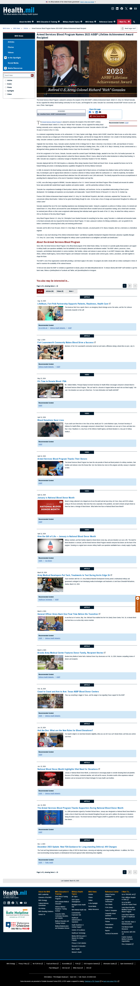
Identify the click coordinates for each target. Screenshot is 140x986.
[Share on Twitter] (93, 112)
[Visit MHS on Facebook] (122, 9)
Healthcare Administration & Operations (77, 920)
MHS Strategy (42, 900)
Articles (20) (49, 291)
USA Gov (65, 968)
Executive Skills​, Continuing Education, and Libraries (61, 916)
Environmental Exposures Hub (76, 914)
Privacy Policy (23, 964)
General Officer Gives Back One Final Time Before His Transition (68, 614)
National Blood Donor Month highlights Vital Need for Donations (68, 769)
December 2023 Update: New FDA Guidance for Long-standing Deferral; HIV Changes (77, 846)
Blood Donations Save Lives (51, 420)
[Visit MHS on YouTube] (131, 9)
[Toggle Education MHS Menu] (59, 22)
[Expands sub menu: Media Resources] (5, 68)
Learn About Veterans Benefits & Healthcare (128, 916)
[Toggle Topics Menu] (81, 22)
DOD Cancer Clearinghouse (76, 901)
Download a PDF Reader (92, 981)
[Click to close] (137, 598)
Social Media (13, 63)
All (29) (40, 291)
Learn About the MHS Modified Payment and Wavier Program (128, 909)
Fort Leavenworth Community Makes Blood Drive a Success (65, 342)
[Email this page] (100, 112)
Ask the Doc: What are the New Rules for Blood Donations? (65, 730)
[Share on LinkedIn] (96, 112)
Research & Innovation (78, 946)
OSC (87, 968)
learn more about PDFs (110, 981)
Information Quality (109, 964)
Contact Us (41, 914)
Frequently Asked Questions (110, 915)
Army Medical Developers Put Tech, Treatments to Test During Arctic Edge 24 (74, 575)
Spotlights (10, 91)
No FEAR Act (37, 964)
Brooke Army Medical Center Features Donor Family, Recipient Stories (70, 652)
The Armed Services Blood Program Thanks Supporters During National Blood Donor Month (80, 808)
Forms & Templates (111, 910)
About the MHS (25, 22)
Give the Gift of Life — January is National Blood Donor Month (67, 536)
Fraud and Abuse (51, 964)
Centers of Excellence (78, 930)
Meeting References (111, 919)
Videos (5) (60, 291)
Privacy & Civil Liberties (79, 943)
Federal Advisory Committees (43, 904)
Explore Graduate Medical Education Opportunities (127, 939)
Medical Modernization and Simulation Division (62, 927)
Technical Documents (111, 934)
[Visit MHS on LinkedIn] (117, 9)
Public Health (49, 863)
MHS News (89, 22)
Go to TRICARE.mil (127, 894)
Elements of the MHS (44, 897)
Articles (11, 42)
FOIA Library (109, 907)
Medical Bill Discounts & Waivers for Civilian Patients (79, 938)
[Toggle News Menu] (95, 22)
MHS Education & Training (47, 22)
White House (77, 968)
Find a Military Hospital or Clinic (128, 898)
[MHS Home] (16, 898)
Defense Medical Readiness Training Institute (61, 909)
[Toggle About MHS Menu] (32, 22)
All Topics (75, 897)
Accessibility (66, 964)
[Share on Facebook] (90, 112)
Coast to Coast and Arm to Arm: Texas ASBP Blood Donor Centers (68, 691)
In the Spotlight (14, 57)
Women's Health (77, 952)
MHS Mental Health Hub (79, 910)
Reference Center (106, 22)
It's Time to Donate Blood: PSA (52, 381)
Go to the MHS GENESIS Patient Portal (129, 903)
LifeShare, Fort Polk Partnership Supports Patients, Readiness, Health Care (73, 303)
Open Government (125, 964)
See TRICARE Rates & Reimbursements (129, 923)
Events (9, 84)
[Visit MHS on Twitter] (126, 9)
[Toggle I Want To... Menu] (129, 22)
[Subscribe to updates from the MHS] (135, 9)
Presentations (109, 925)
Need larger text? (130, 28)
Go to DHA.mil (43, 328)
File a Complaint (126, 944)
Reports (107, 931)
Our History (48, 561)
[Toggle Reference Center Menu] (114, 22)
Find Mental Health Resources (127, 928)
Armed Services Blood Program (51, 122)
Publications (108, 928)
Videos (11, 52)
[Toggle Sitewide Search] (134, 22)
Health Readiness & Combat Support (78, 926)
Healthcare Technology (46, 600)
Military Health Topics (71, 22)
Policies (107, 921)
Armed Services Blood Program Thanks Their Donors (62, 458)
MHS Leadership (43, 894)
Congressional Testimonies (109, 900)
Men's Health (76, 949)
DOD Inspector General (91, 964)
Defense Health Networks (58, 328)
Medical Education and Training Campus (62, 922)
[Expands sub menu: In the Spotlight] (5, 57)
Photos (11, 47)
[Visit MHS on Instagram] (112, 9)
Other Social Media (98, 116)
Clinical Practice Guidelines (110, 895)
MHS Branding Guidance (45, 911)
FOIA (76, 964)
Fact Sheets (108, 904)
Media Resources (15, 68)
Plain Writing (52, 968)
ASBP (127, 123)
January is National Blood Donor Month (56, 497)
